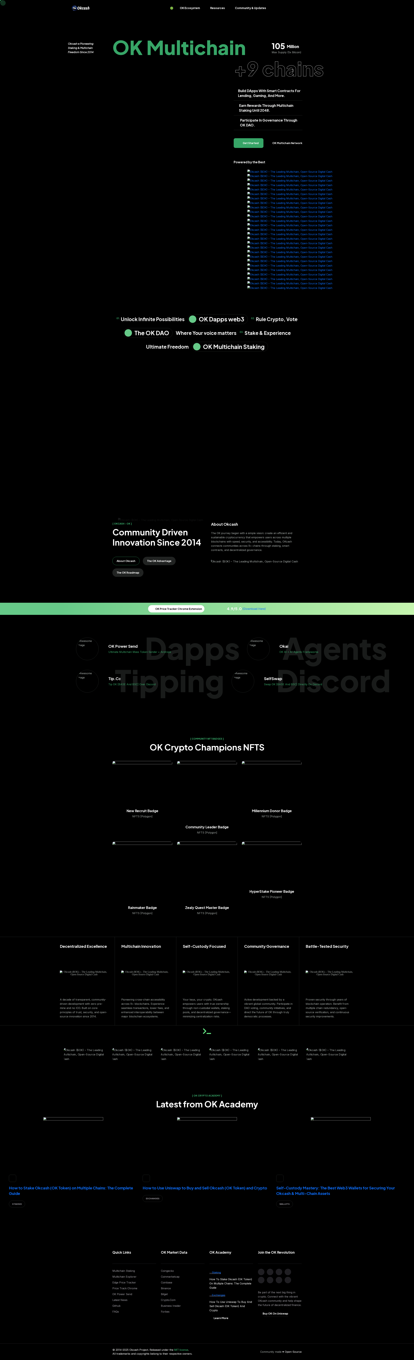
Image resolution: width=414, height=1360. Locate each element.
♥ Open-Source (292, 1351)
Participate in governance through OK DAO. (268, 122)
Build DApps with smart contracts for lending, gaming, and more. (269, 93)
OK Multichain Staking (234, 346)
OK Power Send (122, 1294)
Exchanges (152, 1198)
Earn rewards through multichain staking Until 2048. (266, 107)
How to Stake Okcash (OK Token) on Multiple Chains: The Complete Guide (230, 1283)
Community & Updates (250, 8)
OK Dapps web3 (221, 319)
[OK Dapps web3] (192, 319)
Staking (17, 1204)
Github (116, 1305)
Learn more (221, 1318)
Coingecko (167, 1270)
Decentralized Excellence (83, 946)
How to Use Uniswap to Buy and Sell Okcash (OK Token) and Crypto (205, 1187)
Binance (166, 1288)
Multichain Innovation (141, 946)
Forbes (165, 1311)
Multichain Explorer (124, 1276)
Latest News (119, 1300)
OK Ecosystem (190, 8)
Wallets (284, 1204)
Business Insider (171, 1305)
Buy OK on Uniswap (275, 1313)
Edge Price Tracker (124, 1282)
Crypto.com (168, 1300)
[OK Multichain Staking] (197, 346)
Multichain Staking (123, 1270)
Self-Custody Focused (204, 946)
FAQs (115, 1311)
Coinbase (166, 1282)
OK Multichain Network (287, 143)
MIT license (181, 1349)
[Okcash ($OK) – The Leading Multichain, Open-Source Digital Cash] (80, 8)
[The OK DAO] (128, 333)
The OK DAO (151, 332)
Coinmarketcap (170, 1276)
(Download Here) (254, 608)
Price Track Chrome (124, 1288)
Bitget (164, 1294)
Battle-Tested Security (327, 946)
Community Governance (266, 946)
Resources (217, 8)
